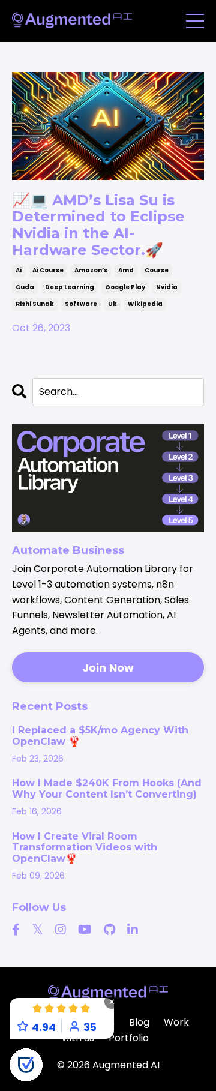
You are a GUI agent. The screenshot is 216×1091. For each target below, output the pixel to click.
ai (19, 270)
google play (125, 287)
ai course (48, 270)
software (81, 303)
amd (126, 270)
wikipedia (145, 303)
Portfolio (129, 1038)
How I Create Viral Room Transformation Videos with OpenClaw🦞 (84, 847)
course (157, 270)
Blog (139, 1022)
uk (112, 303)
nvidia (167, 287)
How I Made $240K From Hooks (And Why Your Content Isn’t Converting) (107, 788)
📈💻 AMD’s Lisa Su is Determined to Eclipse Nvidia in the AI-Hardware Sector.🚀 (98, 225)
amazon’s (90, 270)
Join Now (108, 667)
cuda (25, 287)
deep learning (69, 287)
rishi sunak (35, 303)
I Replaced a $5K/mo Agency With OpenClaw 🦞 (100, 736)
